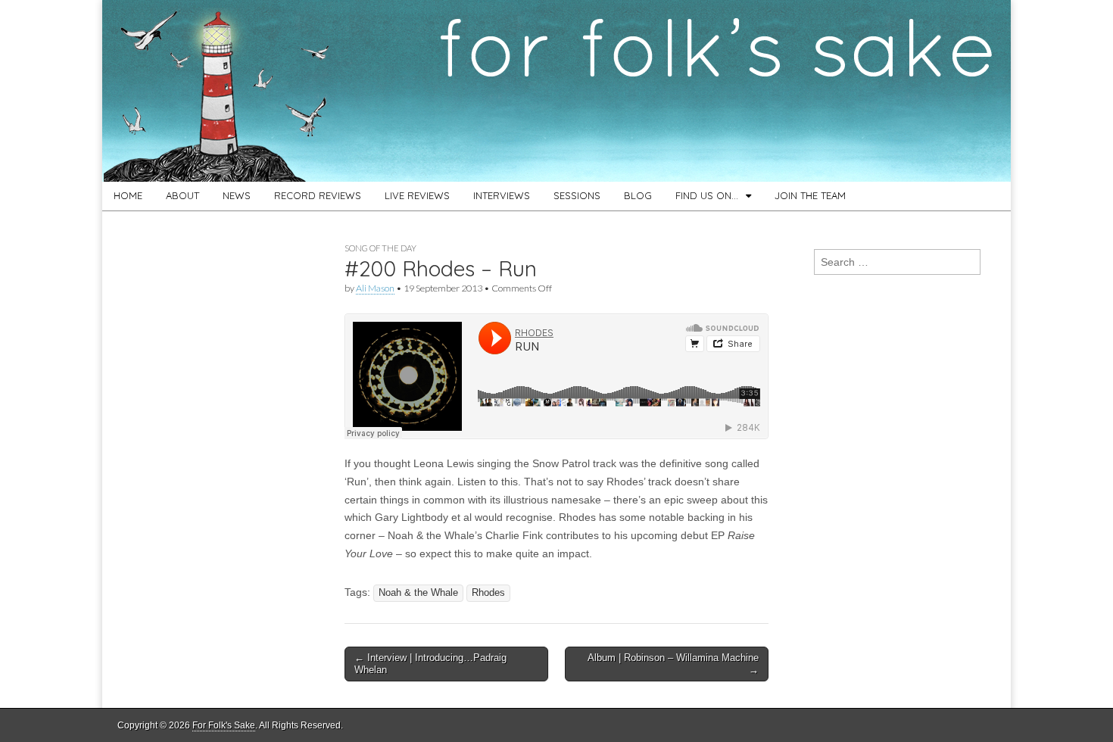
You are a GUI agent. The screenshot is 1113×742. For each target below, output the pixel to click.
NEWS (237, 195)
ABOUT (182, 195)
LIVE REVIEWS (417, 195)
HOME (128, 195)
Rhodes (488, 593)
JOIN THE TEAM (810, 195)
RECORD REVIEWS (317, 195)
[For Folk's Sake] (556, 91)
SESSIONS (576, 195)
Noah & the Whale (418, 593)
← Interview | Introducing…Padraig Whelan (430, 663)
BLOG (638, 195)
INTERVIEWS (501, 195)
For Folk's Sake (223, 725)
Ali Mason (375, 288)
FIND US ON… (706, 195)
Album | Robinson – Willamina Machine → (673, 663)
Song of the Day (380, 248)
